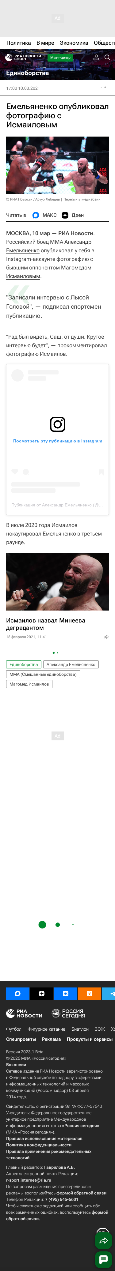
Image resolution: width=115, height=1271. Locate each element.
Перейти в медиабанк (81, 199)
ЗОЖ (100, 1029)
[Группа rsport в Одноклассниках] (89, 993)
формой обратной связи (81, 1192)
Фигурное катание (46, 1029)
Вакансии (16, 1064)
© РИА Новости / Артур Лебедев (33, 199)
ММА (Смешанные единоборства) (43, 674)
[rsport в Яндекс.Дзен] (41, 993)
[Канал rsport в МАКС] (17, 993)
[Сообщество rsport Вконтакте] (65, 993)
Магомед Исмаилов (29, 684)
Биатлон (80, 1029)
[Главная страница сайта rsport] (37, 57)
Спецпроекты (21, 1039)
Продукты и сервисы (90, 1039)
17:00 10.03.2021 (23, 88)
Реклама (51, 1039)
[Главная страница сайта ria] (7, 57)
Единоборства (24, 664)
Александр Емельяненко (71, 664)
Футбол (13, 1029)
